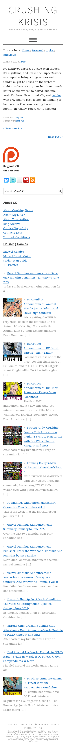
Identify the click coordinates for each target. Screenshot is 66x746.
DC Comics (10, 265)
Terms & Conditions (16, 237)
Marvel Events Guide (17, 256)
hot (22, 121)
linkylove (19, 117)
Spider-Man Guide (15, 260)
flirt (18, 121)
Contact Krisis (12, 232)
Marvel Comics (13, 251)
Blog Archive (11, 224)
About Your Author (16, 219)
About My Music (14, 215)
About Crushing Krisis (18, 210)
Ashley (56, 95)
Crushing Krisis (33, 15)
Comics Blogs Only (15, 228)
